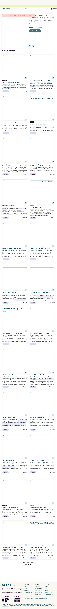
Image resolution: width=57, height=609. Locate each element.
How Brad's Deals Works (49, 594)
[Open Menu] (1, 8)
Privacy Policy (47, 597)
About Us (46, 586)
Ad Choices (53, 597)
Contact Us (26, 588)
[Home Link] (6, 8)
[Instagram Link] (8, 598)
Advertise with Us (48, 592)
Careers (46, 590)
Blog (46, 588)
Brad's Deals (4, 12)
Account (55, 8)
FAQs (25, 586)
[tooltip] (29, 46)
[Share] (33, 46)
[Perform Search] (51, 9)
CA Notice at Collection (43, 598)
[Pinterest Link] (3, 601)
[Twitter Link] (5, 598)
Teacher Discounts (38, 590)
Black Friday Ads (38, 586)
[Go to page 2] (42, 246)
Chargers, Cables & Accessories (13, 12)
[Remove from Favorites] (29, 46)
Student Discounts (38, 592)
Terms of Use (42, 597)
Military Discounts (38, 588)
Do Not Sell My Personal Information (31, 598)
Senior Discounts (38, 594)
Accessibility (26, 590)
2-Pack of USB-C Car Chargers (37, 17)
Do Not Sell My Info (28, 592)
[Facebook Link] (3, 598)
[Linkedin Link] (5, 601)
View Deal (6, 91)
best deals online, (5, 593)
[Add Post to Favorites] (26, 161)
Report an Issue (28, 564)
